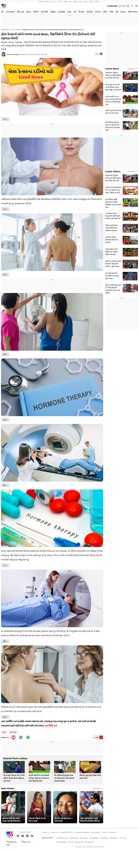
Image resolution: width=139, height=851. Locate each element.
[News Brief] (111, 6)
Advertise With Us (66, 832)
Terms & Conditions (109, 832)
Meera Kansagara (13, 54)
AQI (123, 6)
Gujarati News (5, 29)
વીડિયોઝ (36, 11)
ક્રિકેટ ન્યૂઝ (20, 11)
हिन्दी (41, 1)
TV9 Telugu (84, 838)
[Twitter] (22, 836)
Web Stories (7, 788)
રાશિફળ (53, 11)
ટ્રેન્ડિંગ (105, 11)
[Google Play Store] (12, 843)
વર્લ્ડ (75, 11)
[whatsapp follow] (28, 737)
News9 (47, 1)
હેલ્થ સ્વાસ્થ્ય (13, 732)
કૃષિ (117, 11)
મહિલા (4, 732)
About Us (55, 832)
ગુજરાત (28, 11)
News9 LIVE (79, 842)
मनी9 (91, 1)
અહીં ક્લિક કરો (50, 725)
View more (96, 788)
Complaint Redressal (82, 832)
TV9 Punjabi (113, 838)
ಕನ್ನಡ (53, 1)
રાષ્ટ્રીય (69, 11)
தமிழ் (79, 1)
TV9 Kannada (93, 838)
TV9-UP (96, 1)
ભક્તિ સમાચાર (133, 11)
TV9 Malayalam (61, 842)
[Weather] (120, 6)
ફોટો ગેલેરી (44, 11)
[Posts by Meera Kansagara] (3, 54)
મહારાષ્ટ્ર (123, 11)
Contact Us (46, 832)
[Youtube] (13, 737)
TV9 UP (70, 842)
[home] (2, 11)
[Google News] (20, 737)
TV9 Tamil (122, 838)
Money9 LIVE (88, 842)
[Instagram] (27, 836)
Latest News (112, 68)
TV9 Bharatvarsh (62, 838)
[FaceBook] (18, 836)
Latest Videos (112, 171)
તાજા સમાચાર (10, 11)
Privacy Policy (95, 832)
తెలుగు (60, 1)
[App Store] (27, 843)
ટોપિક (111, 11)
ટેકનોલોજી (61, 11)
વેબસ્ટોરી (89, 11)
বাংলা (70, 1)
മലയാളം (85, 1)
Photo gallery (16, 29)
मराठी (65, 1)
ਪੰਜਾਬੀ (75, 1)
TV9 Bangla (104, 838)
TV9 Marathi (74, 838)
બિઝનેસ (81, 11)
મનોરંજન (98, 11)
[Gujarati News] (3, 6)
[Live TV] (127, 6)
